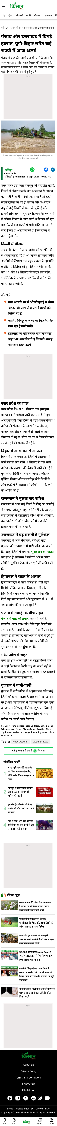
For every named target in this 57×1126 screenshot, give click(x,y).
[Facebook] (45, 169)
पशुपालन (47, 15)
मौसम (37, 15)
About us (28, 1064)
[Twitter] (38, 169)
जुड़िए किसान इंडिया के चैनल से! (29, 751)
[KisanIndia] (26, 1122)
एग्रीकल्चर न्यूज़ (7, 27)
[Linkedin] (52, 169)
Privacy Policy (28, 1071)
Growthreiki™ (43, 1108)
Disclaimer (28, 1090)
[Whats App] (32, 169)
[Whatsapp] (40, 1099)
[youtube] (47, 1099)
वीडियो (14, 1124)
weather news (40, 741)
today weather (20, 741)
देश (10, 15)
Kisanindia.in (28, 1112)
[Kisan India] (17, 5)
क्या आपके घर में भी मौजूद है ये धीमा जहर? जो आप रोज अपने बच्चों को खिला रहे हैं (31, 307)
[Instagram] (17, 1099)
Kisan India (10, 173)
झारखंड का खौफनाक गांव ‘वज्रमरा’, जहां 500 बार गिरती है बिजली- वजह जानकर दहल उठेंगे (30, 339)
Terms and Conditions (28, 1077)
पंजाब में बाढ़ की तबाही (15, 618)
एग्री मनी (19, 15)
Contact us (28, 1084)
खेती (28, 15)
